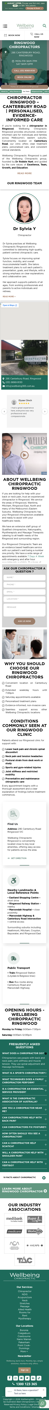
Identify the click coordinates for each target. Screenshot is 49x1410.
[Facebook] (9, 1378)
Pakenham (24, 1342)
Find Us (12, 824)
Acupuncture (25, 1297)
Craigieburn (24, 1333)
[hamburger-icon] (5, 26)
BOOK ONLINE (24, 77)
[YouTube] (21, 1378)
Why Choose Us (15, 91)
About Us (4, 91)
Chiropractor (24, 1291)
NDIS (24, 1294)
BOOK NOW (14, 35)
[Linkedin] (33, 1378)
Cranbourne (24, 1336)
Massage (24, 1306)
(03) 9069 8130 (14, 382)
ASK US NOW (24, 621)
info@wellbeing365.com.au (20, 386)
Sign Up (24, 1370)
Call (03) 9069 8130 (24, 71)
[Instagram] (15, 1378)
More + (24, 1351)
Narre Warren (24, 1339)
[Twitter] (27, 1378)
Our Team (26, 91)
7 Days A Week (35, 556)
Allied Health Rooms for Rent (25, 1313)
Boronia (24, 1330)
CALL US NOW (38, 35)
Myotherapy (24, 1319)
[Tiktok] (39, 1378)
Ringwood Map (37, 91)
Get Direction (18, 858)
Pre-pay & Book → (34, 8)
